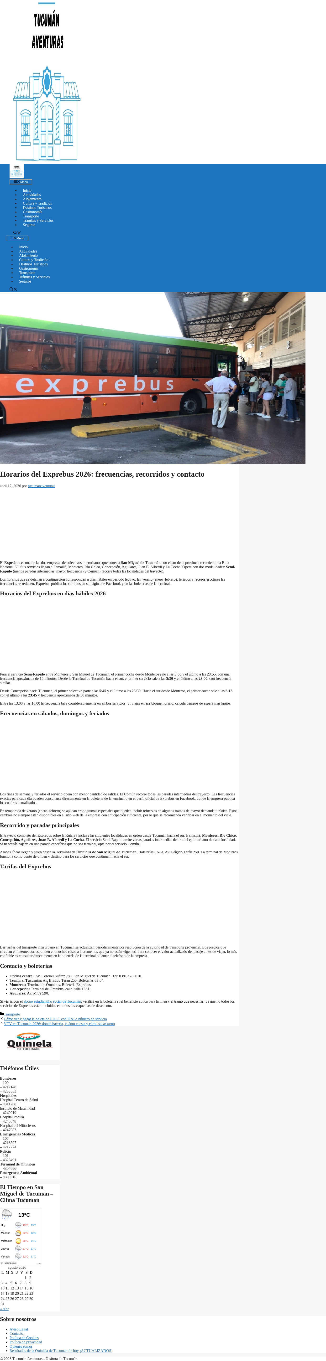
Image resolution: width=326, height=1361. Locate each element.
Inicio (27, 190)
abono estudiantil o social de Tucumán (52, 1001)
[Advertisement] (119, 523)
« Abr (4, 1309)
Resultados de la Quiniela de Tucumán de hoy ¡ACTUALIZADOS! (61, 1351)
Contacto (16, 1333)
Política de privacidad (26, 1342)
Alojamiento (32, 199)
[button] (17, 233)
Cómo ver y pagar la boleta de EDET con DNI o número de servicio (55, 1019)
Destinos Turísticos (37, 208)
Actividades (32, 195)
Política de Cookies (24, 1338)
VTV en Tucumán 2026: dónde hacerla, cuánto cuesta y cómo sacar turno (59, 1024)
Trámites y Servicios (38, 220)
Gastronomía (32, 212)
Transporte (31, 216)
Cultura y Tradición (37, 203)
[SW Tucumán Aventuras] (17, 177)
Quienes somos (21, 1346)
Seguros (29, 225)
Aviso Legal (19, 1329)
